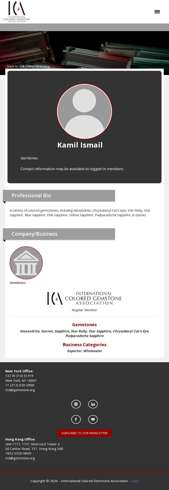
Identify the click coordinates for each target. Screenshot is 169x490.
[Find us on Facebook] (76, 419)
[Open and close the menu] (97, 11)
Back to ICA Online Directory (28, 66)
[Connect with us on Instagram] (76, 404)
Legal (134, 481)
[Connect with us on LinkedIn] (93, 404)
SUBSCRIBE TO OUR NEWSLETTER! (84, 433)
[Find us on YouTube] (93, 419)
